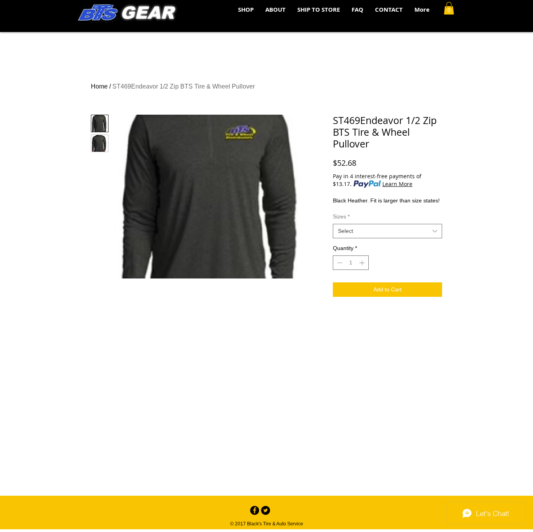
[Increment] (363, 263)
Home (99, 86)
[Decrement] (339, 263)
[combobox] (387, 231)
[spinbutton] (351, 263)
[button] (449, 8)
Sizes (341, 216)
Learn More (397, 184)
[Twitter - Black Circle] (265, 510)
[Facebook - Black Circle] (254, 510)
